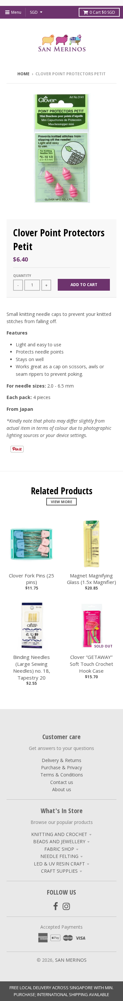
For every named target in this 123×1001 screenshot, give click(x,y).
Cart (102, 12)
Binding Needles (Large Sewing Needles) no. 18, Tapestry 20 (31, 667)
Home (23, 74)
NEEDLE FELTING (59, 856)
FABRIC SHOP (59, 849)
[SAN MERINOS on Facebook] (55, 906)
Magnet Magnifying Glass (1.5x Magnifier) (91, 579)
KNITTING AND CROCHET (59, 834)
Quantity (22, 275)
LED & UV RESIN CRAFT (59, 864)
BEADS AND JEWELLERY (59, 841)
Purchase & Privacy (61, 767)
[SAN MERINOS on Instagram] (66, 906)
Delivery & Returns (61, 760)
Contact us (61, 782)
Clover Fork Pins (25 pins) (31, 579)
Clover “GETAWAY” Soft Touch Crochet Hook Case (91, 664)
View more (61, 501)
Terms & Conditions (61, 775)
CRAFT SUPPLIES (59, 871)
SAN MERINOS (71, 960)
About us (61, 789)
